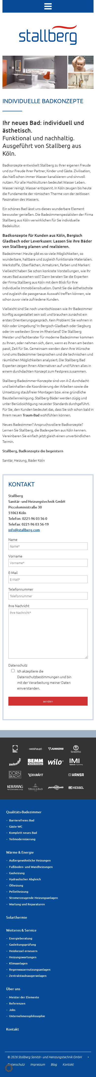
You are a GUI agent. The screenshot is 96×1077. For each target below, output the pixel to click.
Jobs (12, 1010)
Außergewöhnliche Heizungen (30, 860)
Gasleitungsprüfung (22, 944)
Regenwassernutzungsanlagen (29, 969)
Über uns (13, 988)
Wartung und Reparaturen (27, 904)
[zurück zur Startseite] (48, 43)
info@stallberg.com (24, 529)
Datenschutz (39, 677)
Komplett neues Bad (23, 833)
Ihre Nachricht (18, 605)
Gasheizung (17, 873)
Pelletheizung (18, 891)
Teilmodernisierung (22, 839)
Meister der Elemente (24, 997)
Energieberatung (20, 938)
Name (12, 539)
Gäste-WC (15, 826)
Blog (54, 1064)
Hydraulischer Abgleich (25, 879)
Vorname (15, 555)
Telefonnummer (20, 589)
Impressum (37, 1064)
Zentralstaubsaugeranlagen (28, 976)
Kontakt (12, 1029)
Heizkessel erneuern (23, 951)
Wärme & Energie (20, 852)
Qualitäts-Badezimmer (24, 812)
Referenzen (17, 1003)
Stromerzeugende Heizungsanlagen (33, 898)
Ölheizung (16, 885)
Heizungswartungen (22, 957)
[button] (9, 1068)
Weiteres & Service (21, 930)
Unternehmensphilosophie (27, 1016)
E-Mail (13, 572)
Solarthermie (16, 917)
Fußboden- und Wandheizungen (31, 867)
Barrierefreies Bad (21, 820)
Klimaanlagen (18, 963)
